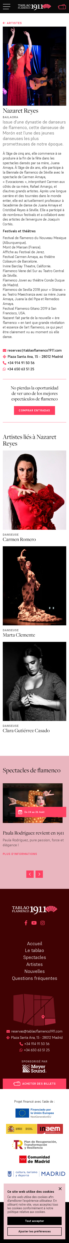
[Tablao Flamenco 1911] (34, 7)
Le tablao (34, 950)
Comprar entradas (34, 410)
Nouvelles (34, 971)
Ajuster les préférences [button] (34, 1231)
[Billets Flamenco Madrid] (62, 7)
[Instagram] (42, 923)
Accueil (34, 943)
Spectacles (34, 957)
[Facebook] (26, 923)
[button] (39, 874)
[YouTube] (34, 923)
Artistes (34, 964)
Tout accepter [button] (34, 1221)
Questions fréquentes (34, 978)
